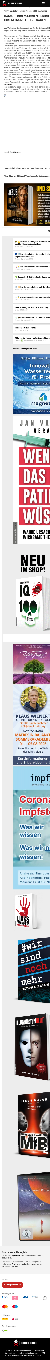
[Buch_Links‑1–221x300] (28, 910)
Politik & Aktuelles (39, 11)
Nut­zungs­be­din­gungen (28, 1353)
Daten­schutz (10, 1353)
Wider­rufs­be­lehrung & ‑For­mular (18, 1355)
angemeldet (15, 1255)
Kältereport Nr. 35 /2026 (25, 328)
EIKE (17, 310)
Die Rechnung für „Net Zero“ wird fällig (31, 307)
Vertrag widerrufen (12, 1285)
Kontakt (39, 1355)
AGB (43, 1353)
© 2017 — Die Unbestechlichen (18, 1351)
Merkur (8, 84)
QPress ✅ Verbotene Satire (26, 340)
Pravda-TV (19, 246)
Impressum (39, 1351)
